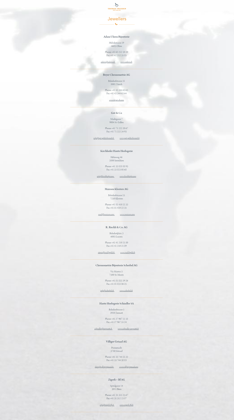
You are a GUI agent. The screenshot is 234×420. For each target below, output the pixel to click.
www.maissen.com (127, 214)
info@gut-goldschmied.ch (103, 138)
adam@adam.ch (108, 62)
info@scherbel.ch (107, 290)
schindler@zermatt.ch (103, 329)
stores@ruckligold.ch (106, 252)
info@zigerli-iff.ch (107, 405)
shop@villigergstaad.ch (104, 367)
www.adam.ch (126, 62)
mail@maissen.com (106, 214)
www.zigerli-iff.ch (126, 405)
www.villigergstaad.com (128, 367)
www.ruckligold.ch (127, 252)
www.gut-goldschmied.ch (130, 138)
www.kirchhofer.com (128, 176)
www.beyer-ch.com (116, 100)
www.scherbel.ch (126, 290)
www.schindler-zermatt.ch (128, 329)
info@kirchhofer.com (105, 176)
